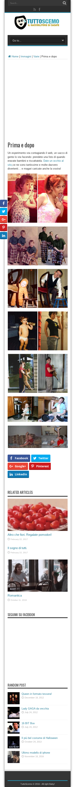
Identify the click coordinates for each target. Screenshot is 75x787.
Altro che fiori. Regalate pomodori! (30, 534)
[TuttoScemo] (37, 26)
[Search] (65, 3)
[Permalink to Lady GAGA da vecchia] (14, 718)
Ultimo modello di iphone (36, 752)
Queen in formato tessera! (37, 693)
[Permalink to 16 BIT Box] (14, 732)
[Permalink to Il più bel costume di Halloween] (14, 747)
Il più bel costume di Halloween (40, 737)
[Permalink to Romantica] (38, 590)
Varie (36, 56)
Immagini (26, 56)
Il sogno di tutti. (17, 548)
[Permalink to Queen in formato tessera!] (14, 703)
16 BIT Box (28, 723)
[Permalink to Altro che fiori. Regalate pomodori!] (38, 530)
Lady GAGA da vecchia (35, 708)
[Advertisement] (37, 99)
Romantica (15, 595)
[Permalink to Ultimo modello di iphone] (14, 762)
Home (15, 56)
